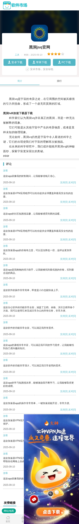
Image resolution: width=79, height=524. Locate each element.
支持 (62, 182)
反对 (70, 182)
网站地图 (9, 510)
